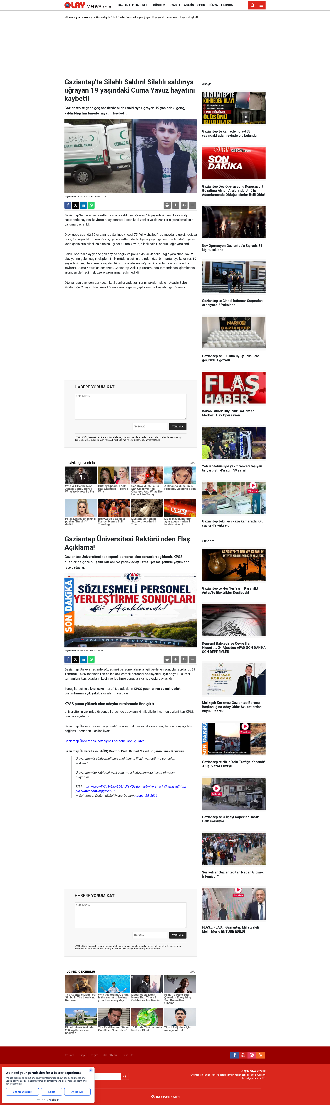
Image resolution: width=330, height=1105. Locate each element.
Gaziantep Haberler (134, 5)
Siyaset (174, 5)
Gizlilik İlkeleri (110, 1055)
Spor (201, 5)
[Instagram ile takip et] (252, 1055)
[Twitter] (75, 205)
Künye (82, 1055)
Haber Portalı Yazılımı (168, 1096)
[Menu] (261, 5)
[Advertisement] (165, 48)
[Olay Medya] (87, 5)
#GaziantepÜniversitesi (146, 786)
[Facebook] (67, 205)
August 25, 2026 (146, 796)
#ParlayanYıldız (175, 786)
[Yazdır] (167, 205)
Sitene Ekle (127, 1055)
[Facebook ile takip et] (234, 1055)
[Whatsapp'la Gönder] (91, 205)
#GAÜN (123, 786)
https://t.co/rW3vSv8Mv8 (100, 786)
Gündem (159, 5)
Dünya (213, 5)
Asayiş (189, 5)
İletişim (94, 1055)
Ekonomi (227, 5)
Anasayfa (74, 17)
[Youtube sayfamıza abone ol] (243, 1055)
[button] (175, 205)
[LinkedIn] (83, 205)
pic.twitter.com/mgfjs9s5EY (95, 791)
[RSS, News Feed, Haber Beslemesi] (260, 1055)
